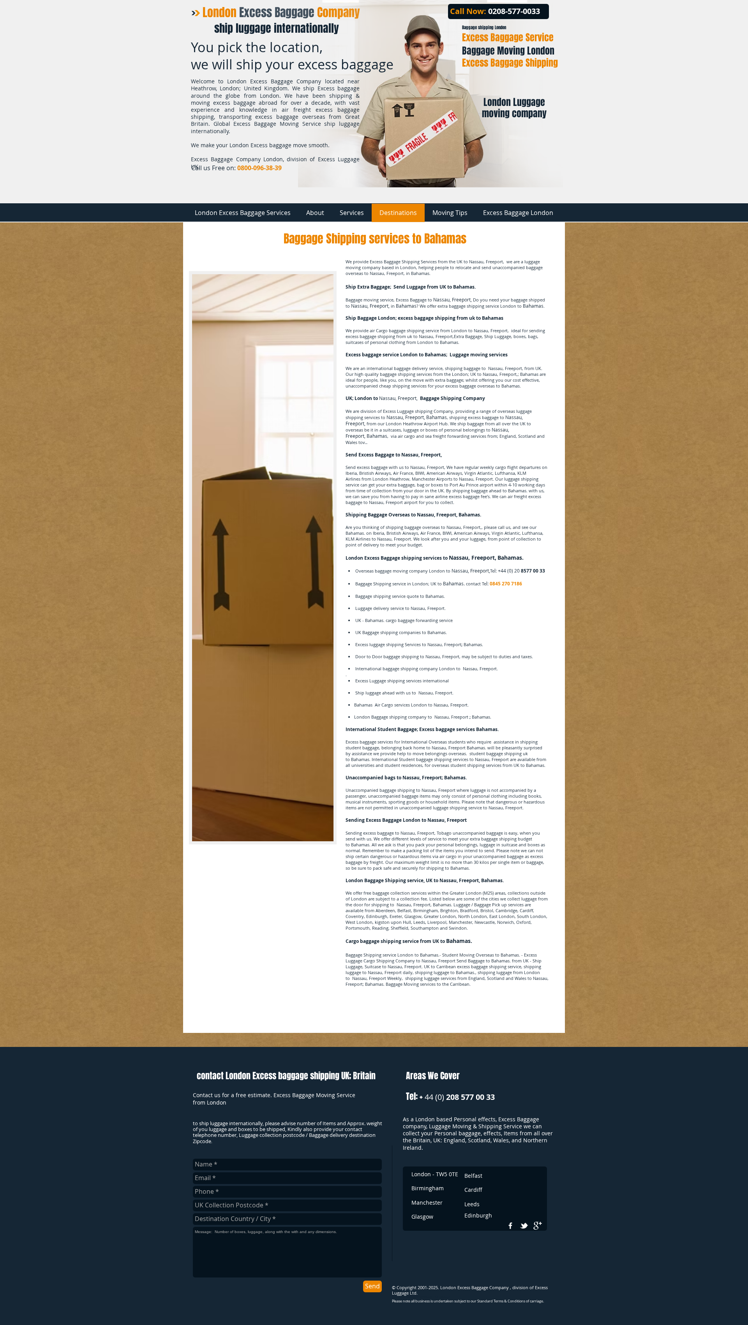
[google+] (537, 1225)
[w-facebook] (510, 1225)
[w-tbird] (524, 1225)
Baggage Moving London (508, 51)
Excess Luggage (398, 411)
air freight (517, 496)
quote (413, 596)
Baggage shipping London (484, 27)
